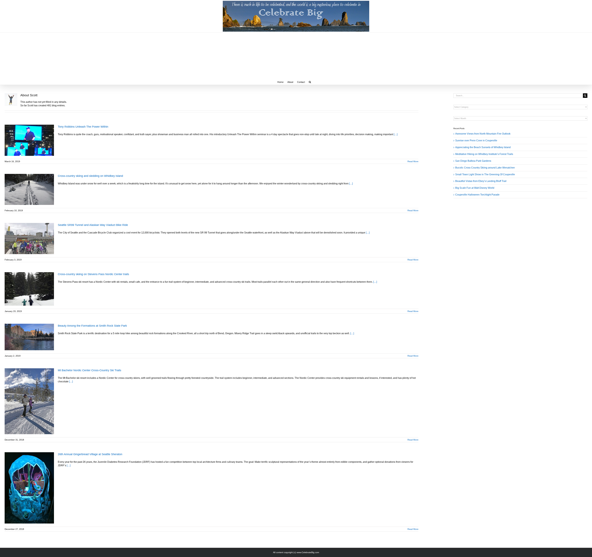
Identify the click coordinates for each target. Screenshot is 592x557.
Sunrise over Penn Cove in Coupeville (476, 140)
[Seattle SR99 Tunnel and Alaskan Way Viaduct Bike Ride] (29, 238)
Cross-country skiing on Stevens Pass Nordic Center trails (93, 274)
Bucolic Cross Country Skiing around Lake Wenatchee (485, 167)
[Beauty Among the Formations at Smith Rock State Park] (29, 337)
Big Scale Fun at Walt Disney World (474, 188)
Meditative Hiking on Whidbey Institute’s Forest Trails (484, 154)
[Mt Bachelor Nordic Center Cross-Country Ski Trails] (29, 401)
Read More (412, 161)
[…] (395, 134)
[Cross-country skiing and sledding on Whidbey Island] (29, 189)
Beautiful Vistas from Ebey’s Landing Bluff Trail (480, 181)
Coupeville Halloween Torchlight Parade (477, 194)
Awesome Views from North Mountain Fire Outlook (482, 133)
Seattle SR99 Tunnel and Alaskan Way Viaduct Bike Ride (93, 225)
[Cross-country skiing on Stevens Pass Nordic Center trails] (29, 289)
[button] (310, 82)
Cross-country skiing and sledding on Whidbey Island (90, 175)
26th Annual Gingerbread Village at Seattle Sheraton (90, 454)
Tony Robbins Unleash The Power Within (83, 126)
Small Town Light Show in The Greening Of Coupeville (485, 174)
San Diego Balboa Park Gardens (473, 161)
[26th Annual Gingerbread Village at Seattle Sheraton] (29, 488)
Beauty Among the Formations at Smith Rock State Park (92, 325)
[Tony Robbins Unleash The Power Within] (29, 140)
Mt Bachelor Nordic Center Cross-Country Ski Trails (89, 370)
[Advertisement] (296, 55)
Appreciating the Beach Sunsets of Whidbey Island (483, 147)
